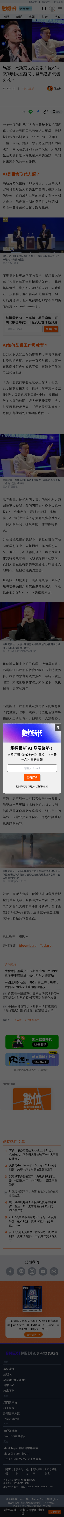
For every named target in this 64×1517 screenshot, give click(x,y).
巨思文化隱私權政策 (38, 786)
